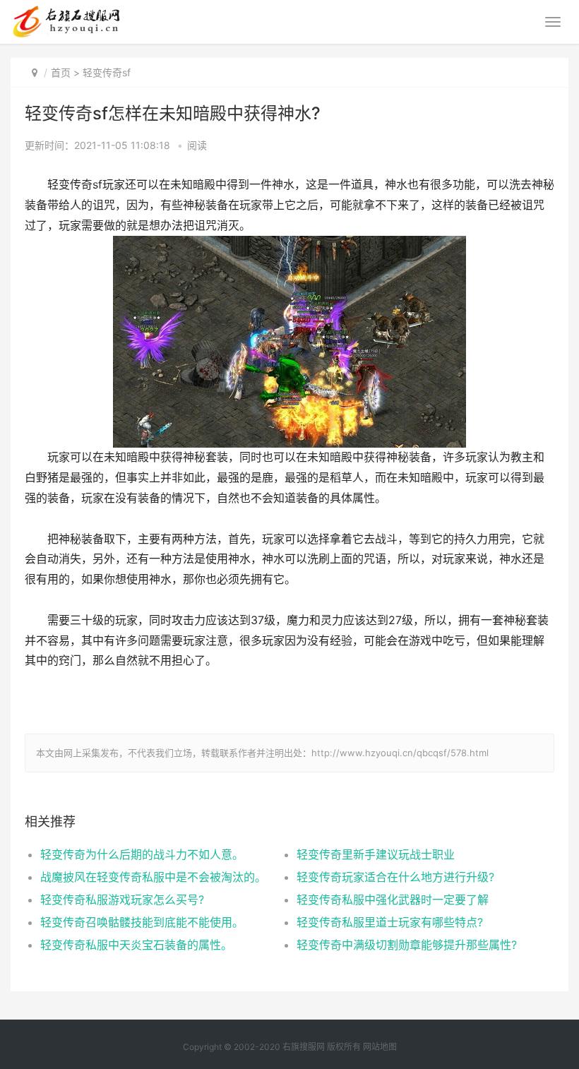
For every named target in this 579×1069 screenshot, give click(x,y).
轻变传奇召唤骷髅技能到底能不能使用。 (142, 922)
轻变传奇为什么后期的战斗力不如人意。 (142, 854)
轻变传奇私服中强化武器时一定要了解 (393, 899)
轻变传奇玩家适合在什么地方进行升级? (395, 877)
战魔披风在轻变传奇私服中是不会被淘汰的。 (153, 877)
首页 (61, 72)
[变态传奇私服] (65, 11)
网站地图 (380, 1046)
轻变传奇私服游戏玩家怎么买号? (122, 899)
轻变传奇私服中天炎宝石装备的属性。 (136, 945)
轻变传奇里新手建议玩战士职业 (376, 854)
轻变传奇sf (107, 72)
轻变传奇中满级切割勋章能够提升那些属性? (407, 945)
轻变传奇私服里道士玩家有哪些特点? (390, 922)
